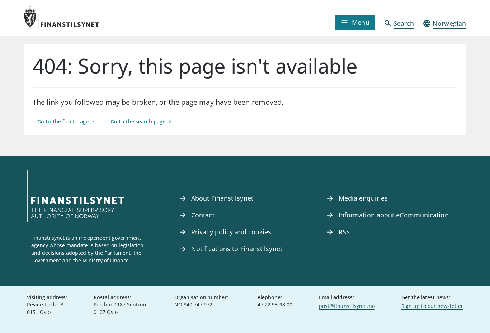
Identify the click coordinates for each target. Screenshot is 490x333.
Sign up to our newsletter (432, 305)
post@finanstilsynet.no (347, 305)
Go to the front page (63, 121)
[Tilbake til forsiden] (79, 18)
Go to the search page (138, 121)
